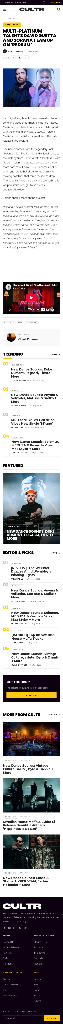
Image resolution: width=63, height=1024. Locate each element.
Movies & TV (40, 942)
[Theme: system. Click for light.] (44, 2)
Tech (5, 990)
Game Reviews (10, 984)
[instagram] (9, 928)
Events (37, 990)
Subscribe (54, 2)
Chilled (6, 958)
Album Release (11, 947)
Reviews (38, 979)
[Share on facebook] (13, 57)
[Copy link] (26, 57)
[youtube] (14, 928)
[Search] (58, 9)
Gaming (7, 979)
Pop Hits (7, 953)
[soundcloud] (25, 928)
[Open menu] (4, 9)
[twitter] (19, 928)
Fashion (38, 963)
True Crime (39, 953)
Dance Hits (12, 18)
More (56, 354)
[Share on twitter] (19, 57)
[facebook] (4, 928)
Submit (37, 1001)
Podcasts (38, 947)
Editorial (38, 995)
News (37, 984)
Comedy (38, 958)
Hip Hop (7, 963)
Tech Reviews (10, 995)
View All (54, 715)
